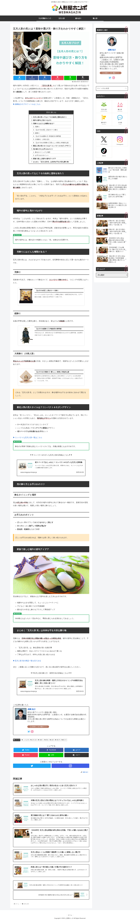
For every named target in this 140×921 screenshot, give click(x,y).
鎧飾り (37, 133)
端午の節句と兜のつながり (42, 120)
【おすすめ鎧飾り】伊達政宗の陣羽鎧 (48, 136)
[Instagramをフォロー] (32, 731)
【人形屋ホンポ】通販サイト (38, 726)
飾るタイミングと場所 (42, 152)
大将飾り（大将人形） (42, 139)
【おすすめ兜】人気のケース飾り (46, 130)
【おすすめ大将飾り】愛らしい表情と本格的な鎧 (52, 142)
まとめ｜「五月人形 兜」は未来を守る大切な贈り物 (51, 162)
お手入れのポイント (42, 155)
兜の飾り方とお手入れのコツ (43, 149)
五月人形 (17, 740)
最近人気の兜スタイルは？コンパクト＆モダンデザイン (52, 146)
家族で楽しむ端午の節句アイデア (44, 158)
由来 (52, 740)
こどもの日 (26, 740)
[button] (126, 88)
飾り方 (64, 740)
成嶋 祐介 (32, 709)
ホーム (70, 915)
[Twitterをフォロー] (28, 731)
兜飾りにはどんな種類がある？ (43, 123)
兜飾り (37, 126)
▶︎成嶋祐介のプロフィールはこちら (26, 104)
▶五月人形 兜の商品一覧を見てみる (27, 661)
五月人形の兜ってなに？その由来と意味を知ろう (50, 117)
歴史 (47, 740)
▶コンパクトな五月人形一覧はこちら (27, 437)
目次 (48, 112)
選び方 (58, 740)
